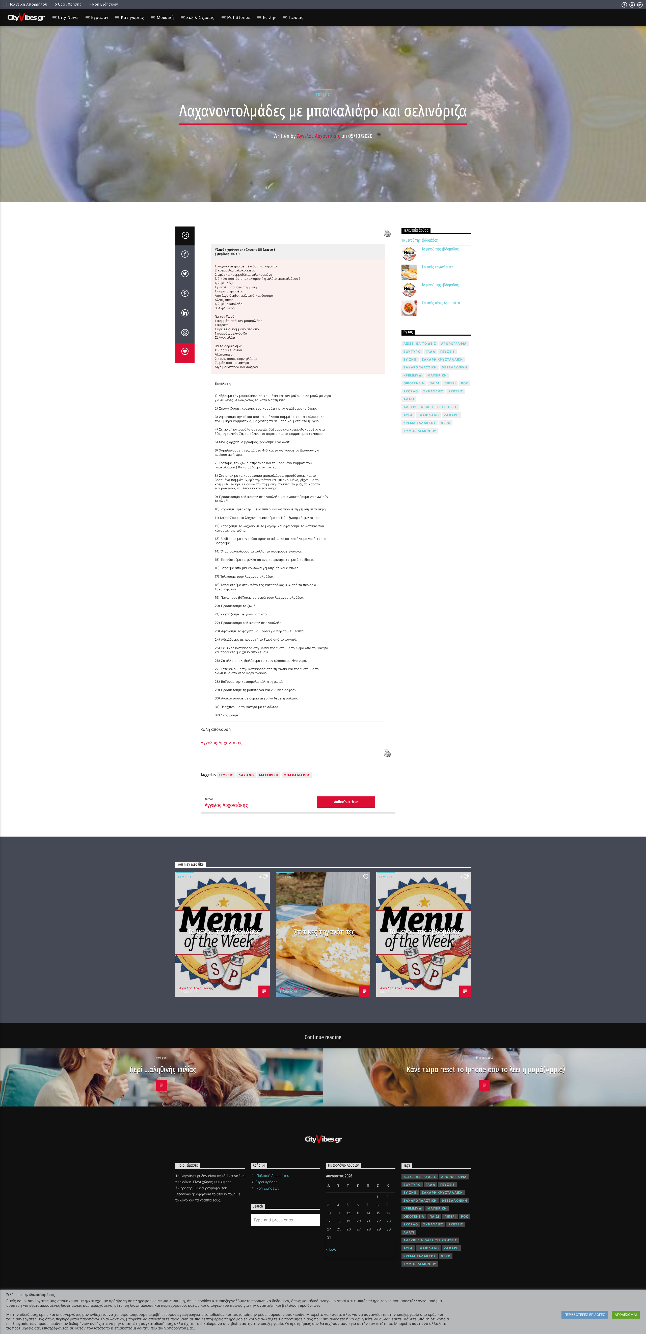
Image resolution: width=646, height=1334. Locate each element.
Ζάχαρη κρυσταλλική (442, 359)
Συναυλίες (433, 391)
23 (388, 1221)
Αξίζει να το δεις (419, 343)
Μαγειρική (268, 775)
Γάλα (430, 352)
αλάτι (408, 399)
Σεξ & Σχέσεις (200, 17)
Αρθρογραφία (454, 343)
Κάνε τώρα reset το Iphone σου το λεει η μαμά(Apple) (486, 1069)
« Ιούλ (331, 1249)
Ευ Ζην (269, 17)
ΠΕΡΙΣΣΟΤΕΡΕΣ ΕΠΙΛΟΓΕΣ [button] (584, 1315)
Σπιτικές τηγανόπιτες (437, 267)
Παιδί (434, 383)
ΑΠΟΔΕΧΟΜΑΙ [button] (626, 1315)
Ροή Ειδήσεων (105, 4)
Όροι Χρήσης (70, 4)
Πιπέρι (450, 383)
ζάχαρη (451, 415)
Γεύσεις (296, 17)
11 (338, 1213)
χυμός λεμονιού (420, 431)
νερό (445, 423)
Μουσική (165, 17)
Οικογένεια (413, 383)
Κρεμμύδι (413, 375)
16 (388, 1213)
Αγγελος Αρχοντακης (222, 742)
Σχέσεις (455, 391)
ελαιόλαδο (428, 415)
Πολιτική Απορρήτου (28, 4)
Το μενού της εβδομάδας (420, 240)
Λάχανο (246, 775)
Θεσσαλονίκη (454, 367)
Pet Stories (239, 17)
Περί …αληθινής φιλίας (162, 1069)
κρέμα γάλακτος (419, 423)
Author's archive (346, 801)
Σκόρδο (410, 391)
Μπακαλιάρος (297, 775)
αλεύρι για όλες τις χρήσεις (430, 407)
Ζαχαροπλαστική (420, 367)
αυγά (408, 415)
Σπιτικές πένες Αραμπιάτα (441, 302)
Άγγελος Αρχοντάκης (318, 136)
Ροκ (464, 383)
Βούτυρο (412, 352)
